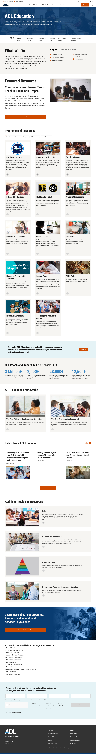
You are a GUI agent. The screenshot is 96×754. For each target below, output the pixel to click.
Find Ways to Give (52, 743)
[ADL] (6, 5)
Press (78, 1)
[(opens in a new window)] (49, 748)
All (6, 137)
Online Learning (35, 137)
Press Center (73, 743)
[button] (92, 5)
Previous (87, 443)
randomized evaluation (11, 98)
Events (50, 740)
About (24, 5)
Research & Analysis (75, 740)
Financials (50, 730)
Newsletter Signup (53, 733)
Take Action (64, 5)
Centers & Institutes (34, 5)
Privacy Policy (73, 733)
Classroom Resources (15, 137)
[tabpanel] (70, 58)
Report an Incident (19, 1)
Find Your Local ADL (8, 1)
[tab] (54, 49)
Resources (55, 5)
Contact (72, 730)
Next (90, 443)
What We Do (45, 5)
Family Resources (46, 137)
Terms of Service (52, 737)
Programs (26, 137)
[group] (48, 464)
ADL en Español (74, 737)
